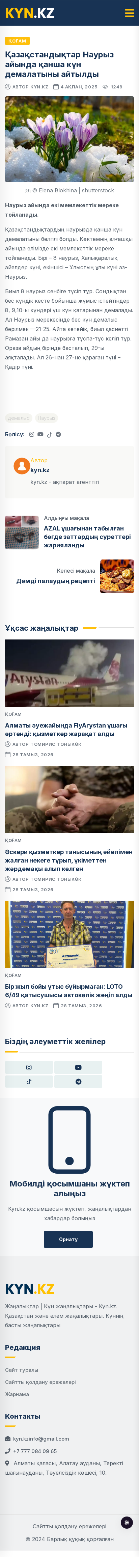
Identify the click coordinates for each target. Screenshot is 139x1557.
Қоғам (17, 41)
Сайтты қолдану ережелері (40, 1382)
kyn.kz (39, 86)
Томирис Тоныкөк (56, 744)
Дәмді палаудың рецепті (55, 580)
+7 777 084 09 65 (35, 1451)
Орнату (68, 1239)
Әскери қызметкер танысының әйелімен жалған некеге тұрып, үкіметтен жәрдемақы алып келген (69, 860)
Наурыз (46, 418)
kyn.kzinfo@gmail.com (41, 1439)
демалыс (19, 418)
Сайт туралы (21, 1370)
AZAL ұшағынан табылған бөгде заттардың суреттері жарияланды (87, 537)
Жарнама (17, 1394)
